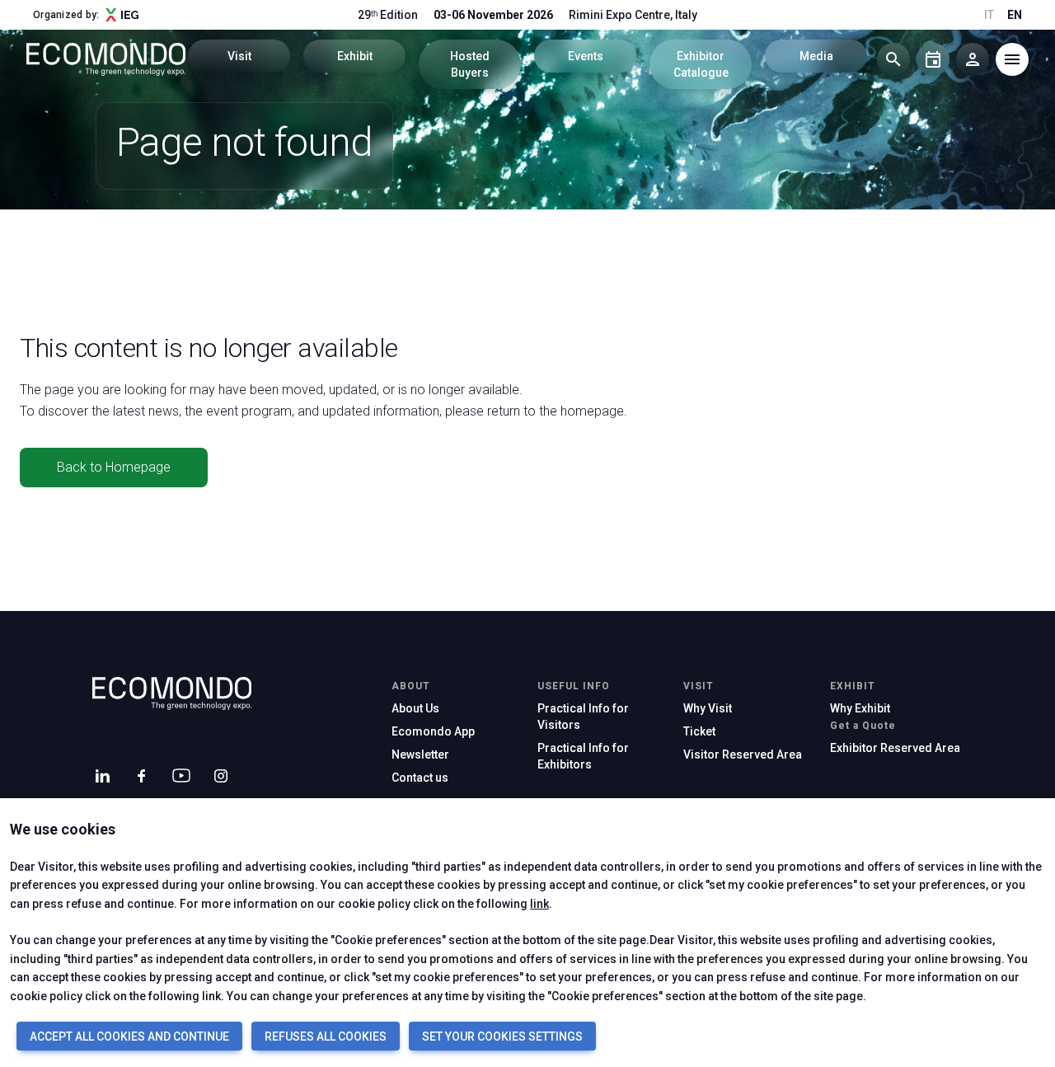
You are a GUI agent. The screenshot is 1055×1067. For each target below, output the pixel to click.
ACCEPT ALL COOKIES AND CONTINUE (129, 1036)
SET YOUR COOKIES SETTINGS (502, 1036)
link (539, 903)
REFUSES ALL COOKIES (326, 1036)
